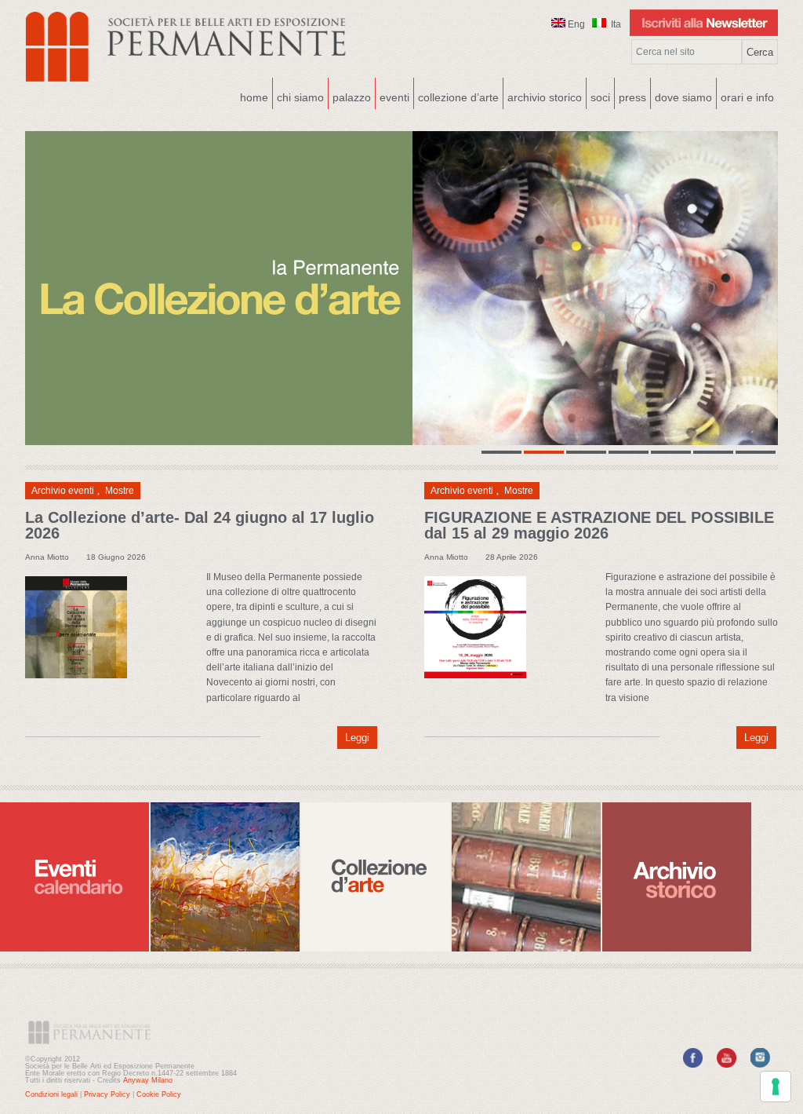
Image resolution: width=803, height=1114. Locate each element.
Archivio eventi (62, 490)
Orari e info (747, 97)
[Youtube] (726, 1064)
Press (632, 97)
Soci (600, 97)
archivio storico (544, 97)
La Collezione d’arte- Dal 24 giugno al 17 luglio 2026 (199, 525)
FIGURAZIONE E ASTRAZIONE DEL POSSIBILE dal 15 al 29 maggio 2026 (599, 525)
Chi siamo (298, 96)
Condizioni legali (51, 1094)
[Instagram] (760, 1064)
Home (254, 97)
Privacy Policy (107, 1094)
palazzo (350, 96)
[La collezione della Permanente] (401, 288)
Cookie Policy (158, 1094)
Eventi (392, 96)
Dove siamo (681, 96)
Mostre (119, 490)
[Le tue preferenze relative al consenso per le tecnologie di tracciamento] (775, 1086)
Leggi (357, 737)
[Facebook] (693, 1064)
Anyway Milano (148, 1080)
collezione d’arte (458, 97)
